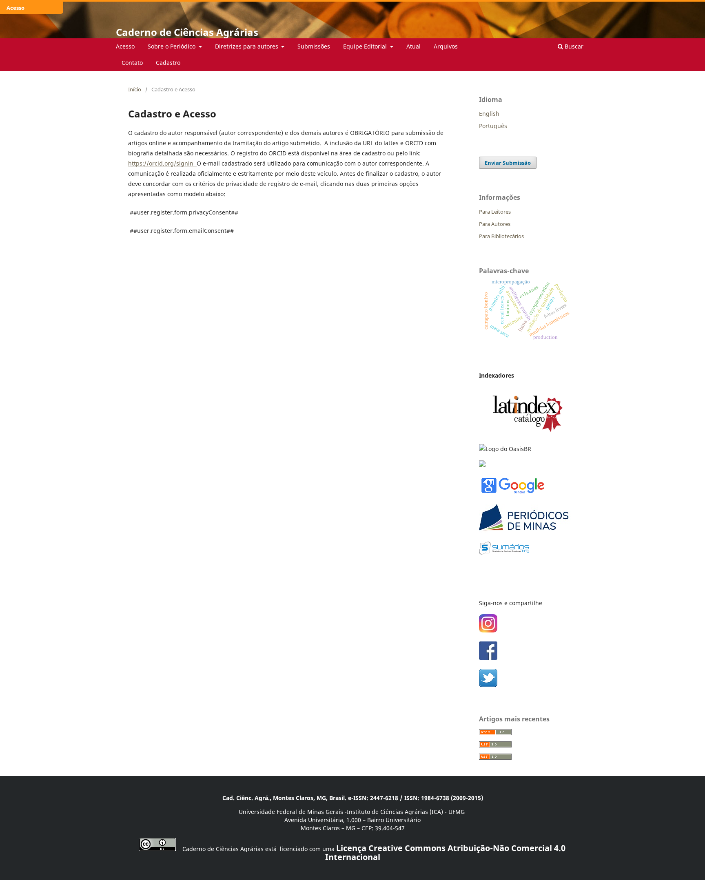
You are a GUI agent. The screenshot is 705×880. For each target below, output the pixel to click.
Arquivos (446, 46)
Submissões (313, 46)
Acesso (125, 46)
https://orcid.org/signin (160, 163)
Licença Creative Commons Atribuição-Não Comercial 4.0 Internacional (445, 852)
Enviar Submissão (508, 162)
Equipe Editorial (365, 46)
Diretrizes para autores (247, 46)
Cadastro (168, 62)
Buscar (573, 46)
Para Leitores (495, 211)
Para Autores (494, 224)
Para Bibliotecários (501, 236)
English (489, 113)
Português (493, 126)
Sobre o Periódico (172, 46)
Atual (413, 46)
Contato (132, 62)
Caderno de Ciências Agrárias (187, 32)
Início (134, 89)
